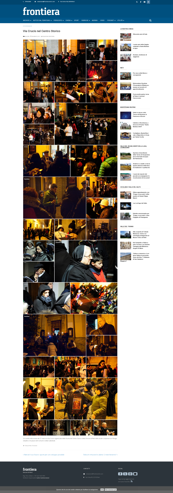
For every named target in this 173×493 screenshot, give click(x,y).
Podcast (110, 20)
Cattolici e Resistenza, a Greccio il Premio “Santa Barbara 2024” (141, 124)
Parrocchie (34, 445)
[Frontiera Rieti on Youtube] (144, 2)
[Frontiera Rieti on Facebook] (140, 2)
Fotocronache (27, 26)
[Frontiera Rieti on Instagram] (148, 2)
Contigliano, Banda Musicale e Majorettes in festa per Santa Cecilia (141, 135)
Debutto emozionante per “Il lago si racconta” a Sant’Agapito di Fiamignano (141, 215)
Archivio (26, 20)
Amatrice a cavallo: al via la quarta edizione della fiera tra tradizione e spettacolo (141, 165)
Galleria (26, 36)
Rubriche (85, 20)
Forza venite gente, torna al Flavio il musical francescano (141, 96)
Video (102, 20)
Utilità (119, 20)
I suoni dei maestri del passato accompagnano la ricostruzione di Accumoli (141, 176)
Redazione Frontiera (48, 36)
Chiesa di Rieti (28, 445)
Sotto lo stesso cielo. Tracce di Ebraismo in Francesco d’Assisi (140, 114)
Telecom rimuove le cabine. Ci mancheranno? (100, 455)
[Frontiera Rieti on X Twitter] (136, 2)
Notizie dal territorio (41, 20)
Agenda (94, 20)
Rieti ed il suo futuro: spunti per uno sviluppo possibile (43, 455)
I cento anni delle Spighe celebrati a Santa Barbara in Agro (141, 46)
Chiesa (68, 20)
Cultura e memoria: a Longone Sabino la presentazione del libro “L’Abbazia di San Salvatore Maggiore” (134, 257)
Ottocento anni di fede (140, 34)
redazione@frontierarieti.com (46, 1)
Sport (76, 20)
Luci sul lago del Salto (140, 203)
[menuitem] (27, 20)
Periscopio (58, 20)
